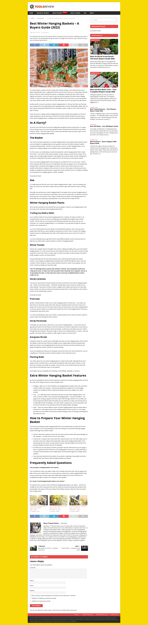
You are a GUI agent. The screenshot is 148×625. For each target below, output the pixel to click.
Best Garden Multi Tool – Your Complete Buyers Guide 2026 (103, 90)
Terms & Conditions (87, 614)
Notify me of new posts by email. (41, 601)
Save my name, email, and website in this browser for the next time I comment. (54, 595)
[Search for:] (104, 19)
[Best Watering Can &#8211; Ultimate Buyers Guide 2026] (78, 500)
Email (31, 585)
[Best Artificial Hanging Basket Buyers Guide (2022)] (39, 500)
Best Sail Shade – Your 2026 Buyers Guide (104, 126)
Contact (76, 614)
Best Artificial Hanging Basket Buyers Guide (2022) (38, 507)
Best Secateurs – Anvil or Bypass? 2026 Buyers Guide (103, 142)
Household (46, 32)
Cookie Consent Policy (102, 614)
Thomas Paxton (36, 32)
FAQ (85, 13)
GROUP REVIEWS (59, 13)
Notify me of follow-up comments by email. (44, 598)
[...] (109, 67)
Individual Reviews (43, 13)
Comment (32, 567)
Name (32, 580)
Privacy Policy (115, 614)
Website (32, 590)
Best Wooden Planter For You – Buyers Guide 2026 (58, 507)
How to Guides (75, 13)
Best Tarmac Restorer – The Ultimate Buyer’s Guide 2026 (103, 110)
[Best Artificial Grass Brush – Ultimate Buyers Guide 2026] (104, 47)
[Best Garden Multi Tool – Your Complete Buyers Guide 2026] (104, 80)
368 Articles (64, 523)
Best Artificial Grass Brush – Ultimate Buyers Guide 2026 (102, 57)
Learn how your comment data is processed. (64, 610)
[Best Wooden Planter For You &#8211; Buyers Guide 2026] (59, 500)
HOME (31, 13)
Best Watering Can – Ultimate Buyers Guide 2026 (77, 507)
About (92, 13)
